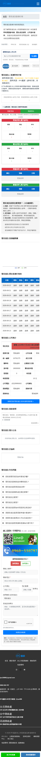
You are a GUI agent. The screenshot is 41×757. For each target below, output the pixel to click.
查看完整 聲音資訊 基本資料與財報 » (21, 401)
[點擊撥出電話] (20, 550)
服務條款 (21, 743)
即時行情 (13, 44)
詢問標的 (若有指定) (10, 595)
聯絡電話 (6, 577)
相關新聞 (26, 66)
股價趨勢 (34, 44)
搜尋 (35, 56)
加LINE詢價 (11, 755)
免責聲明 (20, 665)
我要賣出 (31, 111)
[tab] (20, 476)
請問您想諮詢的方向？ (20, 559)
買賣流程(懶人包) (24, 44)
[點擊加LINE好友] (20, 539)
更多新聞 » (34, 423)
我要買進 (10, 111)
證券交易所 (26, 736)
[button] (20, 476)
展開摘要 (7, 420)
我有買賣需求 (31, 755)
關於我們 (12, 661)
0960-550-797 (4, 685)
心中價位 (6, 586)
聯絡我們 (33, 661)
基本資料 (15, 66)
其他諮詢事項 (8, 603)
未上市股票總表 (22, 661)
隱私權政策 (13, 743)
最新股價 (6, 66)
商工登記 (11, 739)
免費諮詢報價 (20, 632)
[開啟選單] (38, 4)
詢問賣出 (25, 563)
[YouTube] (24, 669)
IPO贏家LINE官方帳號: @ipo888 (11, 699)
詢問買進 (15, 563)
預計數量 (25, 586)
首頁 (5, 17)
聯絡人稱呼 (7, 569)
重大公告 (36, 66)
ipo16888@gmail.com (7, 677)
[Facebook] (16, 669)
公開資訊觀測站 (14, 736)
